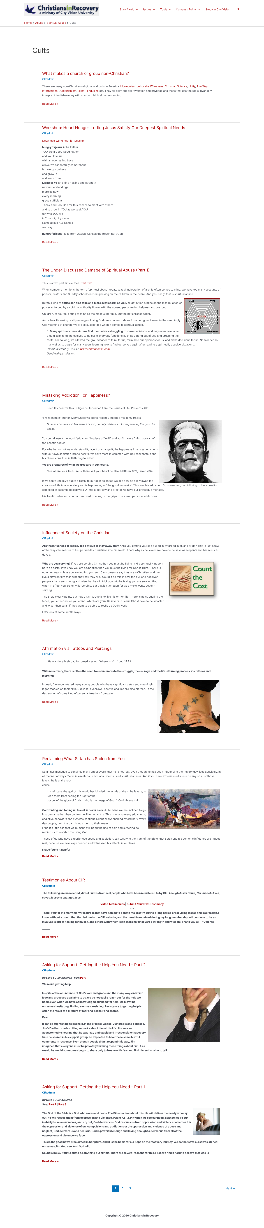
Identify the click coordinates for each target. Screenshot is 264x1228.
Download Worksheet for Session (63, 140)
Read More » (50, 104)
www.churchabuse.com (95, 349)
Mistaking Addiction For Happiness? (76, 395)
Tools (163, 9)
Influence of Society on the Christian (76, 532)
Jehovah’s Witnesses (150, 86)
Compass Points (186, 9)
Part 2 (52, 1104)
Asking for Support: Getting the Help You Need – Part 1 (93, 1086)
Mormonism (127, 86)
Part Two (86, 283)
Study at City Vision (217, 9)
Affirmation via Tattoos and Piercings (77, 648)
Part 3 (62, 1104)
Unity (192, 86)
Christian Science (176, 86)
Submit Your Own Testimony (145, 904)
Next (230, 1188)
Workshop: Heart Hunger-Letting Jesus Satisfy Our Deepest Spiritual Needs (113, 127)
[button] (136, 9)
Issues (147, 9)
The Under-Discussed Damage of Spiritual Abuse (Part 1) (96, 270)
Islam (81, 90)
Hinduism (92, 90)
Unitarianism (68, 90)
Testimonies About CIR (63, 880)
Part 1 (83, 977)
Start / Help (127, 9)
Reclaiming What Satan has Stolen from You (83, 758)
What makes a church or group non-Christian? (85, 73)
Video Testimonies (112, 904)
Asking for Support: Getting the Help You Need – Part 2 (94, 964)
